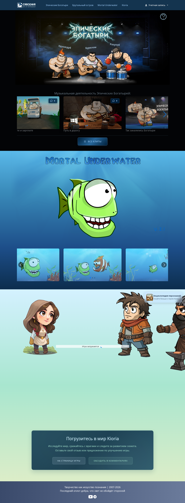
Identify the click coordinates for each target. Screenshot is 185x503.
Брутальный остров (82, 5)
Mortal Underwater (108, 5)
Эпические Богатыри (57, 5)
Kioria (125, 5)
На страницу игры (68, 460)
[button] (156, 5)
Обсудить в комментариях (111, 460)
